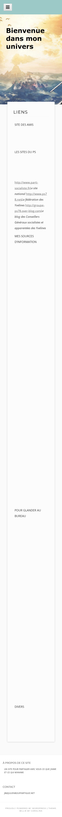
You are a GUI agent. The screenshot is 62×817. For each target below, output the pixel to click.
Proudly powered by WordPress (25, 808)
